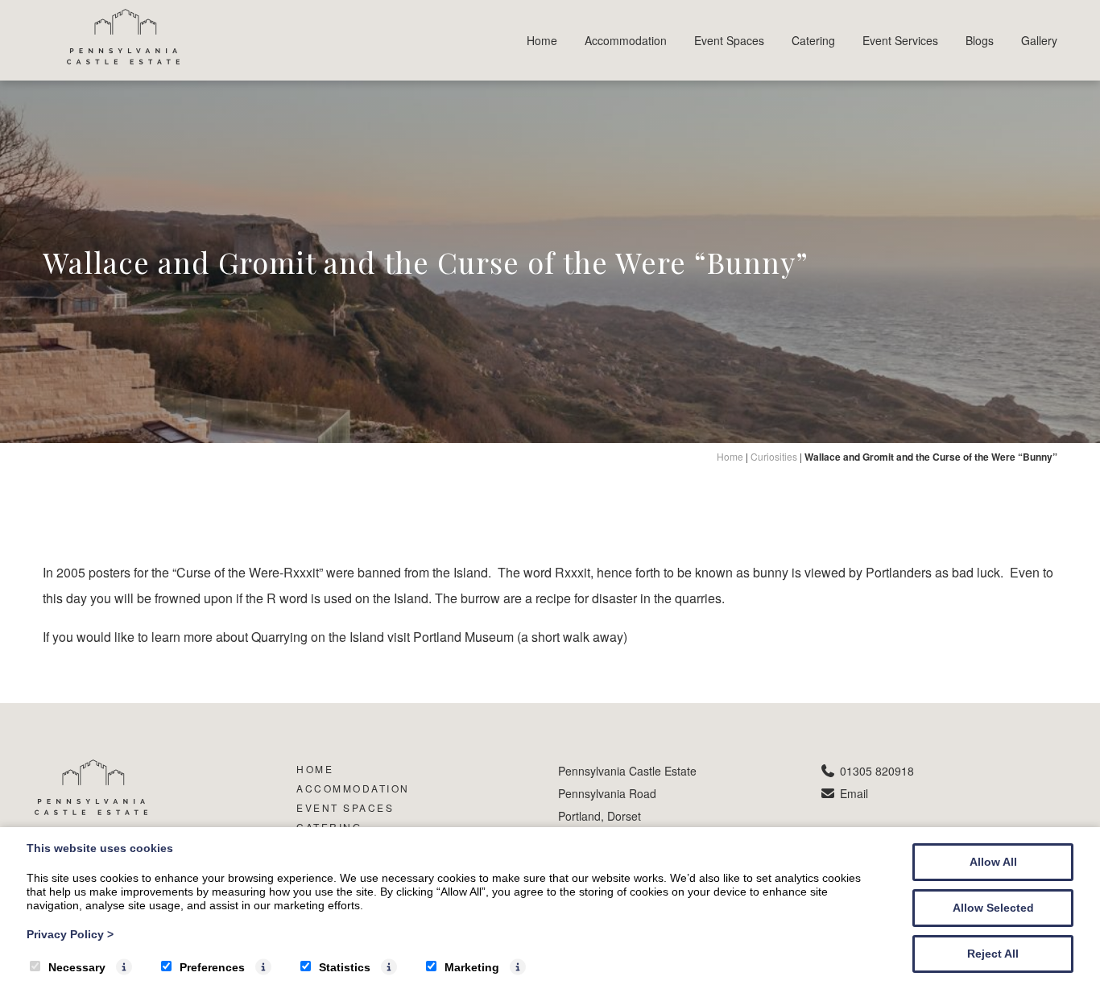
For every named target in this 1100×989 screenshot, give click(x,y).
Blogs (980, 40)
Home (542, 40)
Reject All (993, 953)
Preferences (212, 967)
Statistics (344, 967)
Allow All (993, 861)
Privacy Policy (70, 934)
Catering (813, 40)
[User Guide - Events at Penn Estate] (123, 59)
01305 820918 (877, 771)
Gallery (1039, 40)
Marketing (472, 967)
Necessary (76, 967)
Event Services (900, 40)
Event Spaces (729, 40)
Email (854, 793)
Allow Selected (993, 907)
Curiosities (774, 456)
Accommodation (626, 40)
